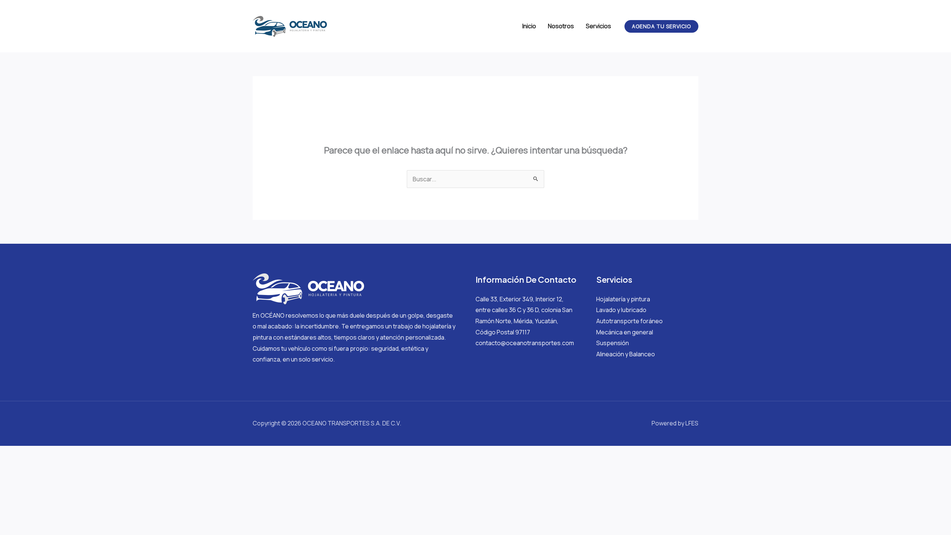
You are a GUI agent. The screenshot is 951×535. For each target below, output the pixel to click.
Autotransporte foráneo (629, 321)
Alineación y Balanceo (625, 354)
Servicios (598, 26)
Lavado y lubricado (621, 310)
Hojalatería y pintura (623, 299)
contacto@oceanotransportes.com (525, 343)
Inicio (529, 26)
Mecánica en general (624, 332)
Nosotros (561, 26)
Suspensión (612, 343)
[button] (661, 26)
